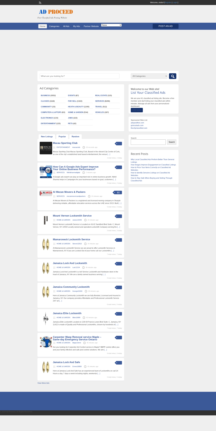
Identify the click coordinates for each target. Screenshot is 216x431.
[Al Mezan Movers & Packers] (46, 195)
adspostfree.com (137, 123)
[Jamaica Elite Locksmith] (46, 325)
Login (175, 2)
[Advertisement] (108, 50)
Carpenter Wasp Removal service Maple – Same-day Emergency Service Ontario (77, 338)
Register (168, 2)
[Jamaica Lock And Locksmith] (46, 274)
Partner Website (91, 26)
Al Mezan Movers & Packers (69, 192)
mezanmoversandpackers (76, 196)
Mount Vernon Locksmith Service (72, 215)
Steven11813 (77, 244)
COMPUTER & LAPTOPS (51, 112)
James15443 (77, 220)
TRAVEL (98, 107)
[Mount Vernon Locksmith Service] (46, 226)
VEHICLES (99, 112)
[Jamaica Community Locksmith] (46, 298)
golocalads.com (137, 125)
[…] (108, 154)
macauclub (76, 147)
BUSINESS (45, 95)
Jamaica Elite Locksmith (67, 313)
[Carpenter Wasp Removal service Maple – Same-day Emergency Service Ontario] (46, 348)
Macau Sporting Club (65, 143)
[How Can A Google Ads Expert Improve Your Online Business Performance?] (46, 177)
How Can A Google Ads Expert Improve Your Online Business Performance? (75, 168)
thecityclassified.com (139, 128)
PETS (70, 123)
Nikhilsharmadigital (73, 172)
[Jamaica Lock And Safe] (46, 373)
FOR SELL (72, 101)
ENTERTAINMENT (48, 123)
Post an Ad (166, 26)
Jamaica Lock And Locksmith (70, 263)
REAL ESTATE (101, 95)
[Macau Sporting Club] (46, 154)
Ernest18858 (77, 366)
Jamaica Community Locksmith (71, 287)
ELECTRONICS (47, 118)
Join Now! (136, 110)
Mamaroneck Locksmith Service (71, 239)
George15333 (77, 291)
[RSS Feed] (40, 2)
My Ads (76, 26)
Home (42, 26)
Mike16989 (76, 317)
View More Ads (43, 383)
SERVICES (99, 101)
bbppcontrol (76, 343)
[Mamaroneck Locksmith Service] (46, 250)
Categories (54, 26)
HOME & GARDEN (75, 112)
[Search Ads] (172, 76)
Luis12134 (76, 267)
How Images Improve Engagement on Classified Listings (153, 165)
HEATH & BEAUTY (76, 107)
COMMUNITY (46, 107)
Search (134, 138)
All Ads (66, 26)
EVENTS (71, 95)
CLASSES (45, 101)
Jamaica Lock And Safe (66, 362)
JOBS (70, 118)
